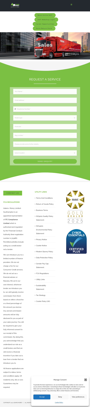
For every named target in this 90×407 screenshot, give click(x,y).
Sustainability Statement (41, 287)
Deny (60, 397)
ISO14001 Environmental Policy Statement (44, 229)
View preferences (78, 397)
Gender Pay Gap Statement (42, 265)
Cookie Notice (41, 246)
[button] (86, 380)
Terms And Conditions (44, 198)
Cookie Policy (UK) (43, 301)
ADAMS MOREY (18, 402)
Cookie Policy (59, 402)
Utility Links (40, 279)
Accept (41, 397)
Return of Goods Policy (45, 204)
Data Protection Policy (44, 258)
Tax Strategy (40, 295)
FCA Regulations (42, 273)
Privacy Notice (41, 240)
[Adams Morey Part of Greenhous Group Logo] (15, 3)
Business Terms (42, 210)
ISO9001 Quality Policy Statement (44, 218)
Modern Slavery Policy (44, 252)
